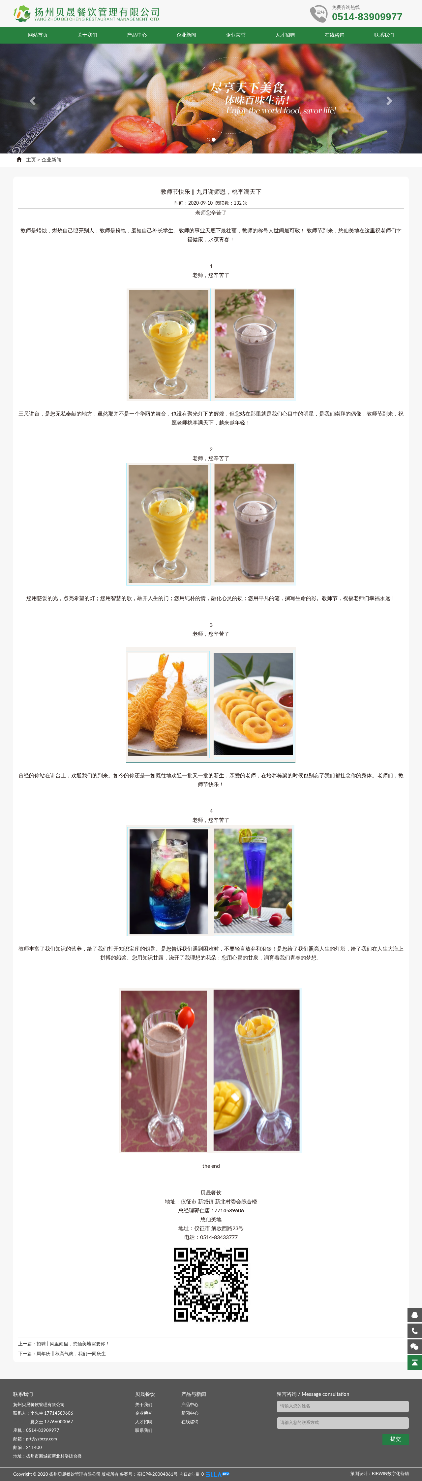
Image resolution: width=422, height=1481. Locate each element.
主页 (31, 159)
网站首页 (38, 35)
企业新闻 (186, 35)
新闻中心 (189, 1413)
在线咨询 (335, 35)
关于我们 (87, 35)
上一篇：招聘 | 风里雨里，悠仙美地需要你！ (64, 1344)
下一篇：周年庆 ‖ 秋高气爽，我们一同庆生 (62, 1354)
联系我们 (384, 35)
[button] (31, 98)
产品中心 (137, 35)
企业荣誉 (236, 35)
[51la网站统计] (217, 1474)
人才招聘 (285, 35)
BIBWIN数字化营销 (390, 1474)
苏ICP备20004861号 (157, 1474)
